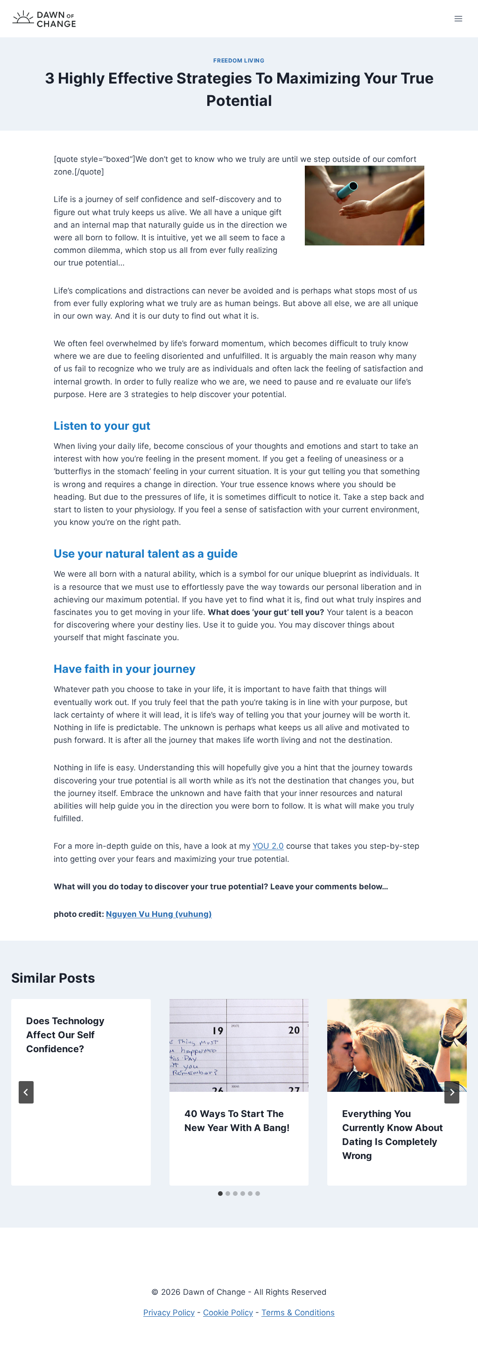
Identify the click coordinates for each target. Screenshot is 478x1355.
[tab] (220, 1193)
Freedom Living (238, 60)
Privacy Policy (169, 1312)
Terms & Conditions (298, 1312)
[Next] (451, 1092)
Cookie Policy (228, 1312)
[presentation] (239, 1045)
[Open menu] (458, 18)
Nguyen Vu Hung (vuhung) (159, 914)
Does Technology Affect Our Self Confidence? (65, 1035)
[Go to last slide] (26, 1092)
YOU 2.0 (268, 846)
